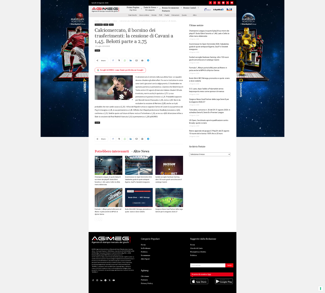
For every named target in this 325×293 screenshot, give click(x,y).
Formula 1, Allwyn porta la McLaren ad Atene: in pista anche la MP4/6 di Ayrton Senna (108, 211)
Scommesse (106, 21)
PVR (160, 15)
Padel (167, 15)
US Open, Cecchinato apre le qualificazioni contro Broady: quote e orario (208, 121)
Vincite (154, 15)
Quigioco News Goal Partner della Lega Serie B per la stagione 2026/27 (209, 100)
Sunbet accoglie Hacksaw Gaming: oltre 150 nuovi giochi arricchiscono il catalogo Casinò (168, 179)
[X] (227, 2)
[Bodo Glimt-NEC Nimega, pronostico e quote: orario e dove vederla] (139, 197)
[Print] (142, 60)
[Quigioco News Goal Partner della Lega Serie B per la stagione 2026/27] (169, 197)
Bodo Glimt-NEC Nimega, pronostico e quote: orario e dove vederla (209, 79)
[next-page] (100, 219)
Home (97, 21)
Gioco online (144, 15)
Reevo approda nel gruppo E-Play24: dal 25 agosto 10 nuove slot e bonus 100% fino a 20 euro (209, 132)
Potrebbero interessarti (112, 151)
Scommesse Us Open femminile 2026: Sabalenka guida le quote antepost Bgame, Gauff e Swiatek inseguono (138, 179)
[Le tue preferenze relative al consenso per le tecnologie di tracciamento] (320, 288)
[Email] (136, 60)
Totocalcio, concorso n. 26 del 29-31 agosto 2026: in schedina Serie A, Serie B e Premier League (209, 111)
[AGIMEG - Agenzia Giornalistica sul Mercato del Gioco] (105, 10)
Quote (184, 15)
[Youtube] (231, 2)
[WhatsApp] (124, 60)
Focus (111, 24)
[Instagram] (214, 2)
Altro (195, 15)
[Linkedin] (219, 2)
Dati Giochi (132, 15)
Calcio (115, 21)
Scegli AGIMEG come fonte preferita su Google (121, 70)
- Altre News (140, 151)
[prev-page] (96, 219)
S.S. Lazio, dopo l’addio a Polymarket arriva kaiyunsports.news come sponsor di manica (206, 90)
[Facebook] (210, 2)
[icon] (199, 284)
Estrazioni (175, 15)
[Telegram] (223, 2)
